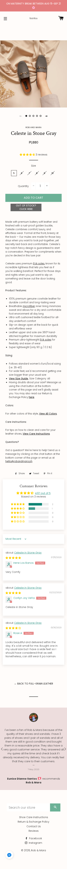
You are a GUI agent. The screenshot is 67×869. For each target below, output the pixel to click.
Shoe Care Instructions (33, 817)
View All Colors (48, 413)
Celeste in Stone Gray (28, 552)
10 (52, 173)
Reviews (34, 831)
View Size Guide (18, 378)
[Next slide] (46, 116)
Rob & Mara (33, 782)
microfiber (29, 306)
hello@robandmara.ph (18, 461)
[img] (13, 558)
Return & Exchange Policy (33, 821)
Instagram (35, 843)
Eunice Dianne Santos (22, 778)
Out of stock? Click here (26, 207)
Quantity (23, 186)
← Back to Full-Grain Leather (33, 683)
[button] (28, 154)
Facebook (35, 838)
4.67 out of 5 (43, 493)
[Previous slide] (21, 116)
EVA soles (38, 263)
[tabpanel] (33, 73)
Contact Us (33, 826)
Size (33, 165)
